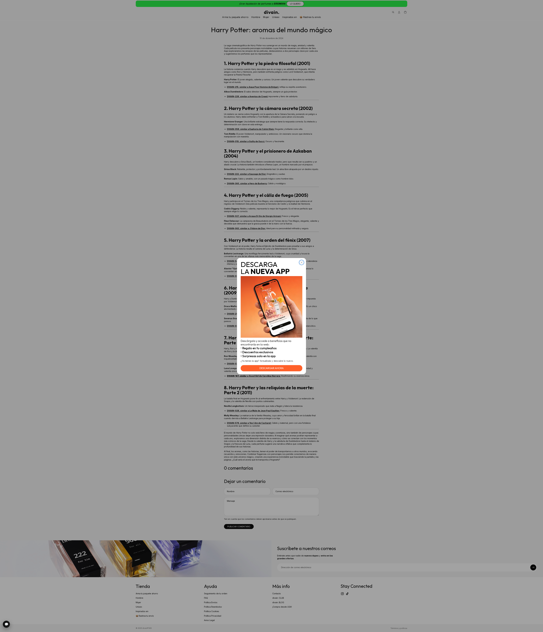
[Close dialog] (301, 262)
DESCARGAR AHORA (271, 368)
